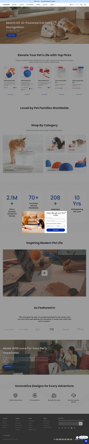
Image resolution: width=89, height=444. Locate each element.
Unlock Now (56, 230)
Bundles (38, 4)
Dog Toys (14, 4)
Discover (45, 4)
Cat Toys (21, 4)
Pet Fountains (30, 4)
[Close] (65, 212)
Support (52, 4)
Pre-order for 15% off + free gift (48, 1)
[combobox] (55, 220)
